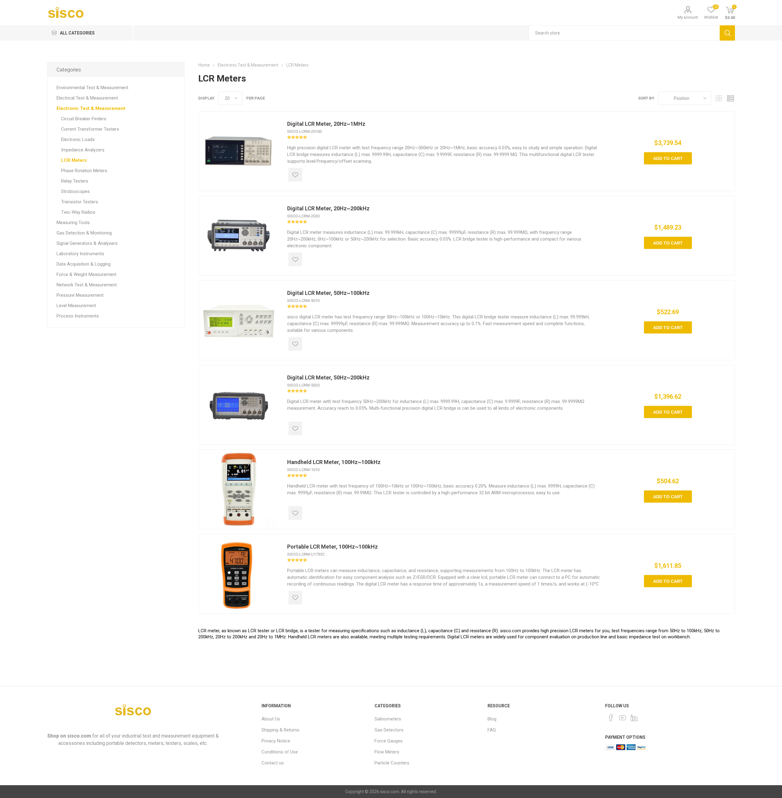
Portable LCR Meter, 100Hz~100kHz (332, 546)
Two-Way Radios (78, 212)
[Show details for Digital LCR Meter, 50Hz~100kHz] (238, 320)
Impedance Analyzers (82, 150)
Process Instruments (78, 316)
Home (204, 65)
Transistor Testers (79, 202)
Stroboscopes (75, 191)
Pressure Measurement (80, 295)
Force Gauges (389, 741)
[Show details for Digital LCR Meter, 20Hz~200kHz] (238, 235)
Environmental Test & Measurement (92, 87)
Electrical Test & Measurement (87, 98)
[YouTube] (622, 718)
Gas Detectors (389, 730)
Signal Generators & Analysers (87, 243)
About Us (270, 719)
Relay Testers (74, 181)
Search (727, 33)
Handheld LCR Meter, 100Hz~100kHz (334, 462)
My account (688, 17)
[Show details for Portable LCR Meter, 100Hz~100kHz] (238, 574)
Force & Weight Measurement (86, 274)
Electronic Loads (78, 139)
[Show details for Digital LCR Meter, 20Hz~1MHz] (238, 151)
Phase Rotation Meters (84, 170)
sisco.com (79, 736)
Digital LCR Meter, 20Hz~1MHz (326, 124)
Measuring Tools (73, 222)
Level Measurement (76, 305)
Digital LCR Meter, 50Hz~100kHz (328, 293)
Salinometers (388, 719)
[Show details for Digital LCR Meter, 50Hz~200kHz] (238, 404)
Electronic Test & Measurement (91, 108)
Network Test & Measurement (87, 285)
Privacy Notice (275, 741)
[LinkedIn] (634, 718)
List (730, 98)
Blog (492, 719)
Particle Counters (392, 763)
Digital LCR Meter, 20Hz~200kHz (328, 208)
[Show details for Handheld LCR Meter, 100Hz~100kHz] (238, 489)
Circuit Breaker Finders (83, 119)
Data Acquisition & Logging (84, 264)
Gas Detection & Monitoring (84, 233)
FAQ (492, 730)
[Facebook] (611, 718)
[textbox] (624, 33)
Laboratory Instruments (80, 253)
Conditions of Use (279, 752)
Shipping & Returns (280, 730)
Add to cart (668, 158)
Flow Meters (387, 752)
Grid (718, 98)
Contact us (272, 763)
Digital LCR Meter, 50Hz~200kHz (328, 377)
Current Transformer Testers (90, 129)
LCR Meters (74, 160)
